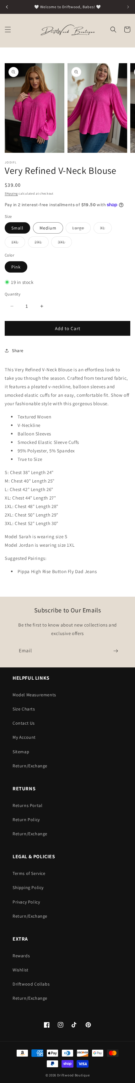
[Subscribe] (115, 651)
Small (17, 228)
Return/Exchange (30, 766)
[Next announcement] (128, 7)
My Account (24, 737)
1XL (18, 243)
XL (106, 229)
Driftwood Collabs (31, 984)
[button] (8, 29)
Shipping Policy (28, 887)
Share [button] (18, 350)
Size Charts (24, 709)
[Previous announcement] (7, 7)
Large (81, 229)
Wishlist (21, 970)
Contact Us (24, 723)
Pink (16, 267)
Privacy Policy (26, 902)
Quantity (12, 294)
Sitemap (21, 751)
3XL (65, 243)
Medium (48, 228)
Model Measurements (34, 695)
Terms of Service (29, 873)
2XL (42, 243)
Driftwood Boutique (73, 1075)
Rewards (21, 956)
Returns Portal (27, 805)
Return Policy (26, 819)
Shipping (11, 193)
